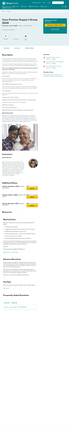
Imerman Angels (6, 76)
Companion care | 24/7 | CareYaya (10, 97)
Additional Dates (29, 48)
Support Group (53, 76)
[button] (65, 2)
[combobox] (58, 2)
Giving (49, 2)
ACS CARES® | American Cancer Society (11, 84)
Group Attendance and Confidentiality (55, 61)
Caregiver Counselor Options (53, 57)
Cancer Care (60, 76)
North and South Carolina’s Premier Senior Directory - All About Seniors (19, 99)
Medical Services (35, 6)
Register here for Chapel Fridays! (11, 252)
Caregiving (56, 74)
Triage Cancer (7, 90)
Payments (44, 6)
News (44, 2)
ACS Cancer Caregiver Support (9, 107)
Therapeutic (46, 76)
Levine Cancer (50, 74)
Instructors (17, 48)
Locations (24, 6)
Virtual (44, 74)
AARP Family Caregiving (8, 104)
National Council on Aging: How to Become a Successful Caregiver (17, 110)
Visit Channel (6, 288)
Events (9, 11)
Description (6, 48)
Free (61, 74)
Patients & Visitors (36, 2)
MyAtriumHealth (8, 8)
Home (3, 11)
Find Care (16, 6)
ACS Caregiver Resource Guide (53, 66)
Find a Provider (7, 6)
